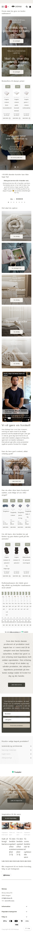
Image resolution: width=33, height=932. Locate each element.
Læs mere (5, 118)
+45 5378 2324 (9, 901)
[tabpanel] (16, 147)
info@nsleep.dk (7, 898)
